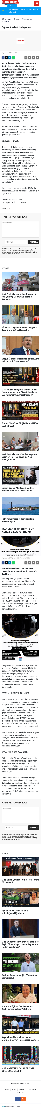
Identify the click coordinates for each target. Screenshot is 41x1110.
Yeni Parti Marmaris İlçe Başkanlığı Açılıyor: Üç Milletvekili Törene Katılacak (24, 10)
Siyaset (16, 19)
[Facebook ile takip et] (18, 1099)
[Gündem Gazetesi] (10, 3)
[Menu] (37, 3)
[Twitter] (6, 57)
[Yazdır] (25, 57)
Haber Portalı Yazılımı (12, 1107)
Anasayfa (7, 19)
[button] (29, 57)
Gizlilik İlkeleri (31, 1090)
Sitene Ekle (20, 1092)
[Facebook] (3, 57)
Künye (14, 1090)
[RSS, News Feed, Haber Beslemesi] (23, 1099)
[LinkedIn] (9, 57)
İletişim (21, 1090)
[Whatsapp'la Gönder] (13, 57)
